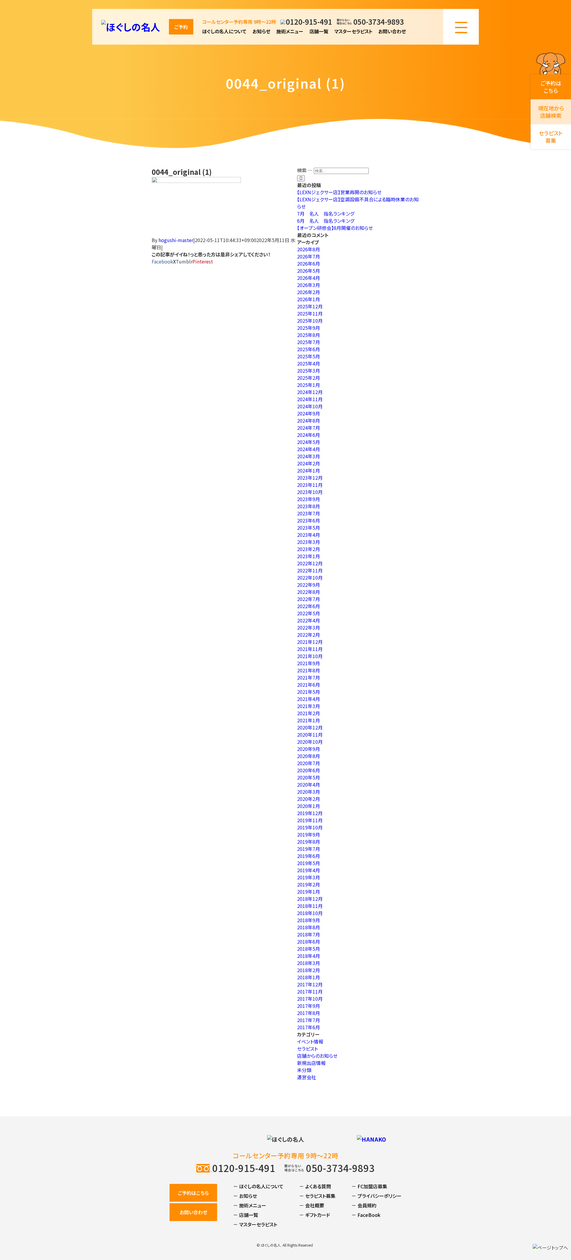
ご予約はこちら (193, 1192)
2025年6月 (308, 349)
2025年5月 (308, 356)
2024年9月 (308, 413)
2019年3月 (308, 877)
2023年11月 (310, 484)
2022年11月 (310, 570)
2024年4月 (308, 449)
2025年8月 (308, 334)
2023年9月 (308, 499)
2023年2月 (308, 549)
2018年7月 (308, 934)
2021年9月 (308, 663)
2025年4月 (308, 363)
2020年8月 (308, 756)
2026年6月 (308, 263)
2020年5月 (308, 777)
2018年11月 (310, 905)
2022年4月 (308, 620)
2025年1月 (308, 384)
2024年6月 (308, 434)
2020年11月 (310, 734)
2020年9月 (308, 748)
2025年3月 (308, 370)
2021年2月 (308, 713)
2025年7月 (308, 342)
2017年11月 (310, 991)
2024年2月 (308, 463)
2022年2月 (308, 634)
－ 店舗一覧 (245, 1214)
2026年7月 (308, 256)
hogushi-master (176, 240)
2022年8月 (308, 591)
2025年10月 (310, 320)
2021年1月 (308, 720)
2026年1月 (308, 299)
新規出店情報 (311, 1062)
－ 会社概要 (311, 1205)
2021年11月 (310, 648)
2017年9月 (308, 1005)
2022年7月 (308, 598)
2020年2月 (308, 798)
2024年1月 (308, 470)
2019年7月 (308, 848)
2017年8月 (308, 1012)
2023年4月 (308, 534)
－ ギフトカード (314, 1214)
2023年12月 (310, 477)
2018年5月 (308, 948)
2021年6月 (308, 684)
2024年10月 (310, 406)
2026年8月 (308, 249)
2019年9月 (308, 834)
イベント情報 (310, 1041)
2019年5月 (308, 863)
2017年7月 (308, 1020)
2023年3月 (308, 541)
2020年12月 (310, 727)
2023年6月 (308, 520)
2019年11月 (310, 820)
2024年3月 (308, 456)
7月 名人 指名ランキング (325, 213)
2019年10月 (310, 827)
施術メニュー (289, 31)
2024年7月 (308, 427)
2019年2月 (308, 884)
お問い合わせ (392, 31)
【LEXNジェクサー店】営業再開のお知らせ (339, 192)
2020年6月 (308, 770)
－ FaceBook (366, 1214)
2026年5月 (308, 270)
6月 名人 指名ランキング (325, 220)
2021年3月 (308, 706)
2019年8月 (308, 841)
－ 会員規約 (364, 1205)
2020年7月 (308, 763)
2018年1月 (308, 977)
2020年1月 (308, 805)
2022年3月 (308, 627)
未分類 (304, 1070)
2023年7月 (308, 513)
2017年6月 (308, 1027)
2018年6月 (308, 941)
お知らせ (261, 31)
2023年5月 (308, 527)
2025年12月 (310, 306)
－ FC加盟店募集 (369, 1186)
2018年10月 (310, 913)
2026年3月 (308, 284)
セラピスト (307, 1048)
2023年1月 (308, 556)
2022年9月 (308, 584)
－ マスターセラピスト (255, 1224)
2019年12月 (310, 813)
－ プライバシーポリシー (376, 1195)
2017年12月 (310, 984)
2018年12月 (310, 898)
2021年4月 (308, 698)
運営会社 (306, 1077)
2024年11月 (310, 399)
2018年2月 (308, 970)
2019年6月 (308, 855)
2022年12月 (310, 563)
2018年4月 (308, 955)
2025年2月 (308, 377)
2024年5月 (308, 441)
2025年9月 (308, 327)
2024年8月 (308, 420)
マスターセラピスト (353, 31)
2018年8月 (308, 927)
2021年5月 (308, 691)
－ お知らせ (245, 1195)
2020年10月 (310, 741)
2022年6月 (308, 606)
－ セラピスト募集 (317, 1195)
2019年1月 (308, 891)
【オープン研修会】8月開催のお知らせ (335, 227)
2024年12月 (310, 392)
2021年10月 (310, 656)
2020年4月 (308, 784)
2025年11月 (310, 313)
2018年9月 (308, 920)
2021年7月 (308, 677)
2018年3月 (308, 962)
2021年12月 (310, 641)
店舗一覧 (318, 31)
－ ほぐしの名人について (258, 1186)
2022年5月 (308, 613)
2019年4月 (308, 870)
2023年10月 (310, 491)
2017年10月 (310, 998)
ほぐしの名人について (224, 31)
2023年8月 (308, 506)
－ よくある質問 (315, 1186)
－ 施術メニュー (249, 1205)
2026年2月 (308, 292)
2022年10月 (310, 577)
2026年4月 (308, 277)
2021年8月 (308, 670)
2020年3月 (308, 791)
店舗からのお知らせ (317, 1055)
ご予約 (181, 26)
